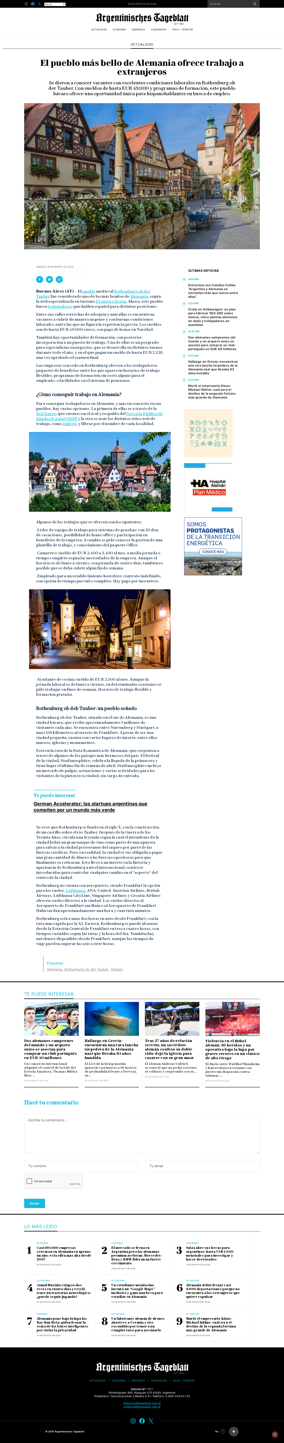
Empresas (138, 29)
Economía (119, 29)
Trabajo (117, 969)
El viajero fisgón (111, 301)
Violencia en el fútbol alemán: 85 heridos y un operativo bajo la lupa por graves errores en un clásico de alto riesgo (232, 1049)
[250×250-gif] (208, 433)
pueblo (88, 291)
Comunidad (158, 29)
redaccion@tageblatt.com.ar (142, 1403)
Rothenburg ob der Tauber (86, 969)
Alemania (139, 296)
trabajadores (60, 306)
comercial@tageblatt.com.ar (142, 1406)
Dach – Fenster (182, 29)
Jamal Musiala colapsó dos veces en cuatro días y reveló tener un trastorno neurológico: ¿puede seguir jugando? (64, 1291)
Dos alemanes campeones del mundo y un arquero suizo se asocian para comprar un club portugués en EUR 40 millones (212, 343)
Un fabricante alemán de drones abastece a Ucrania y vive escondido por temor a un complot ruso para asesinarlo (138, 1324)
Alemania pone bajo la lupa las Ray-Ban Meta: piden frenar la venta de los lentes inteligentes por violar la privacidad (62, 1324)
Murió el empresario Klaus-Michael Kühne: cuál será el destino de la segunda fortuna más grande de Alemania (212, 391)
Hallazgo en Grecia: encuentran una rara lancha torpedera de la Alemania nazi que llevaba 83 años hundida (213, 367)
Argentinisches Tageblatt (70, 1431)
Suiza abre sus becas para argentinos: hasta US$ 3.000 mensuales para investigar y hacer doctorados (210, 1253)
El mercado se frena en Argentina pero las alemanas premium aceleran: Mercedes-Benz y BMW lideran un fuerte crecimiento (136, 1255)
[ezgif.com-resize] (208, 487)
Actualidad (99, 29)
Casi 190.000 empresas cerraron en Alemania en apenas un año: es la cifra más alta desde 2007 (64, 1253)
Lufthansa (75, 890)
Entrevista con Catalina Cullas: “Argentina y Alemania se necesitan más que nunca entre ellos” (213, 291)
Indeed (69, 423)
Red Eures (46, 413)
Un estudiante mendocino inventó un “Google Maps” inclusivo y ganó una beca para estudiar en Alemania (137, 1291)
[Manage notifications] (275, 1434)
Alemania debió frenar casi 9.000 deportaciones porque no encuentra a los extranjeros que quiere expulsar (213, 1291)
